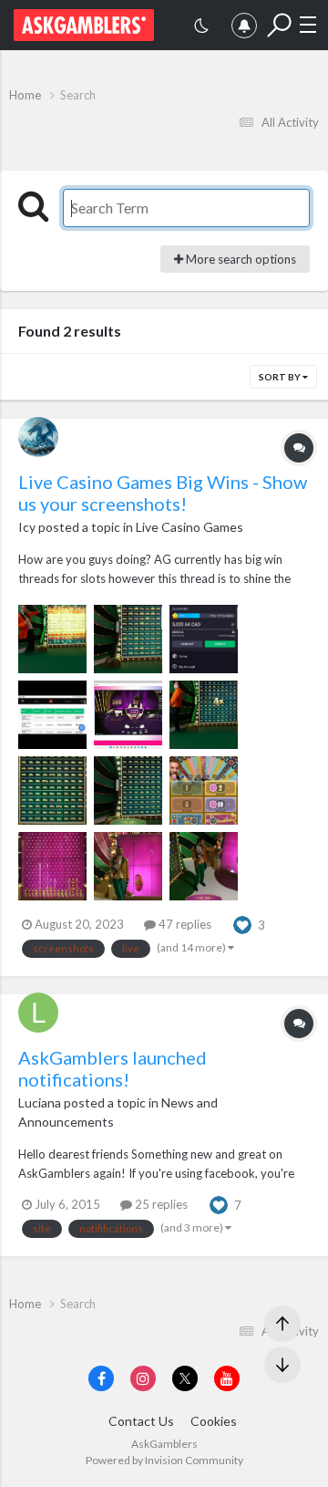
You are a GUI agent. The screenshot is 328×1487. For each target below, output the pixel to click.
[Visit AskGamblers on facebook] (101, 1378)
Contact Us (141, 1421)
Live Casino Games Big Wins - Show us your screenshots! (162, 493)
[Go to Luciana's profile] (38, 1013)
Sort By (280, 376)
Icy (27, 527)
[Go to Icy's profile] (38, 437)
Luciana (39, 1102)
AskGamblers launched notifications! (112, 1068)
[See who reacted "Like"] (242, 923)
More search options (239, 259)
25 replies (160, 1204)
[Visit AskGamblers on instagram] (143, 1378)
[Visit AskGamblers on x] (185, 1378)
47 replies (183, 924)
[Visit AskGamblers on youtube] (227, 1378)
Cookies (213, 1421)
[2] (201, 28)
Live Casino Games (189, 527)
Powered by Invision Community (164, 1460)
